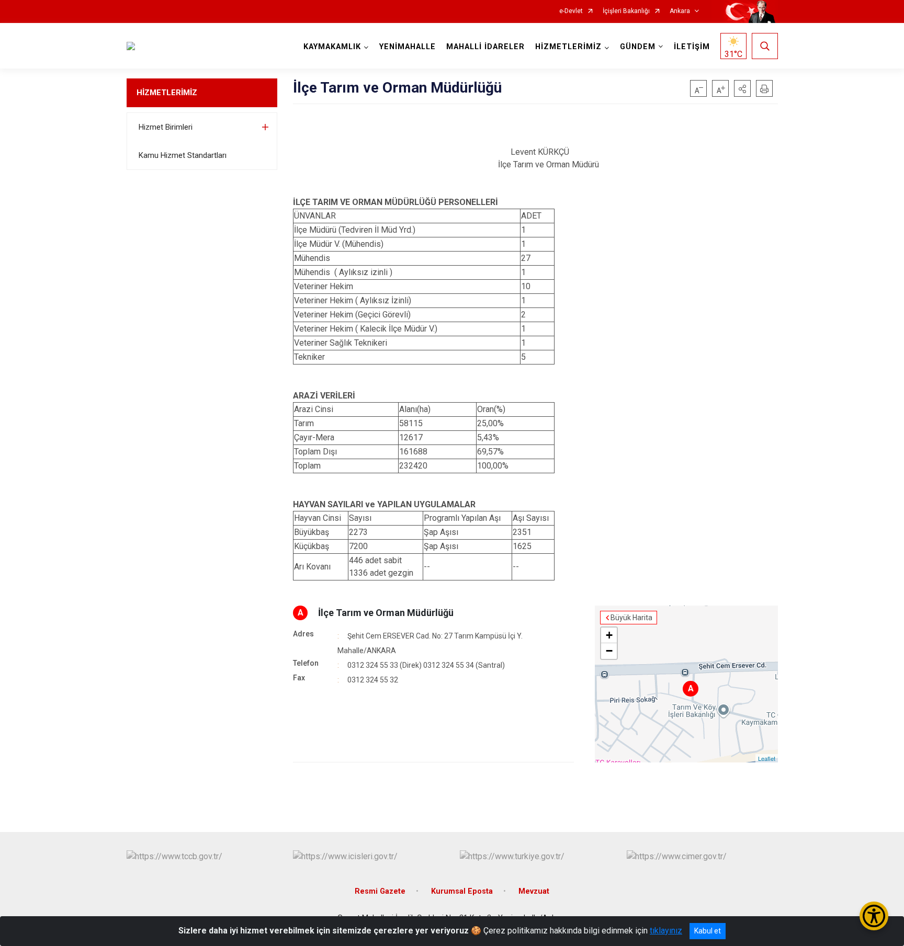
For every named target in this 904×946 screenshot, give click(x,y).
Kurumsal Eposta (462, 891)
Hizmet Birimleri (166, 127)
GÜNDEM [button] (638, 46)
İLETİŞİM (692, 46)
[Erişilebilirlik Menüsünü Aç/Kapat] (874, 916)
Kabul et (707, 931)
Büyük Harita (631, 617)
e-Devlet (571, 11)
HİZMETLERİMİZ (167, 92)
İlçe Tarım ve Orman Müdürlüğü (386, 612)
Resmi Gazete (380, 891)
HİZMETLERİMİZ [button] (568, 46)
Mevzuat (533, 891)
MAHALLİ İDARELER (485, 46)
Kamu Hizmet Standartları (183, 155)
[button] (742, 88)
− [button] (609, 650)
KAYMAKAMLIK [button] (332, 46)
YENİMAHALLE (407, 46)
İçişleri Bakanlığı (626, 11)
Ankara (680, 11)
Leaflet (766, 758)
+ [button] (609, 635)
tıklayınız (666, 931)
